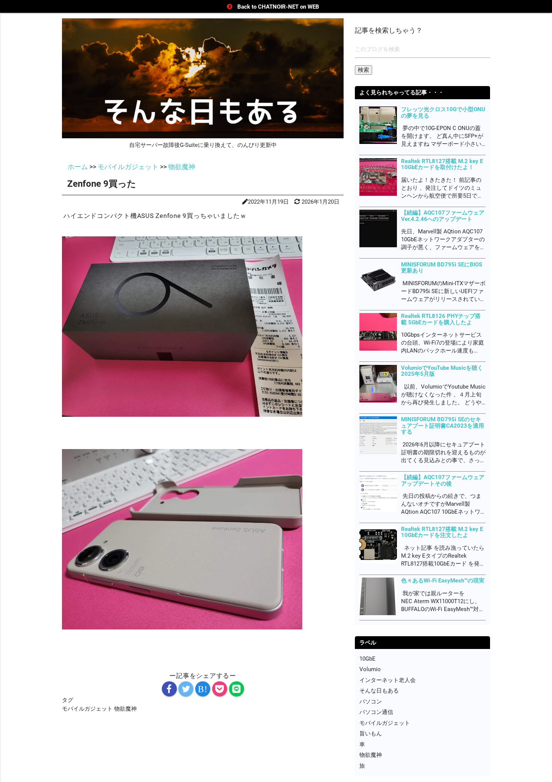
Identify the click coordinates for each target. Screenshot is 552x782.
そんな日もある (379, 690)
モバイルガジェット (88, 708)
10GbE (367, 658)
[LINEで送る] (236, 688)
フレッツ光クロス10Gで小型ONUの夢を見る (443, 112)
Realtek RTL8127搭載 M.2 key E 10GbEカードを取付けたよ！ (442, 164)
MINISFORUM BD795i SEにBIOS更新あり (441, 267)
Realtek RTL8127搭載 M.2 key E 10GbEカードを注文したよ (442, 532)
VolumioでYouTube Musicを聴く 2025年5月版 (442, 371)
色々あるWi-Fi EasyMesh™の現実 (442, 580)
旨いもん (370, 733)
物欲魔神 (125, 708)
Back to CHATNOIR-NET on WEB (278, 6)
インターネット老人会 (387, 680)
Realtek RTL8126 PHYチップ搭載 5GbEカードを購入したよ (441, 319)
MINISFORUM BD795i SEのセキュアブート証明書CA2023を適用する (442, 425)
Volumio (370, 669)
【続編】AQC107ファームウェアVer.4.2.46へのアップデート (442, 215)
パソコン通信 (376, 712)
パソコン (370, 701)
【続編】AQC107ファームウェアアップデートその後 (442, 480)
